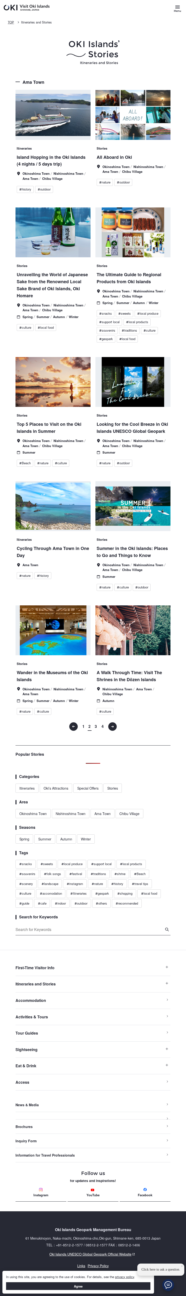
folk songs (52, 873)
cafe (42, 903)
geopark (102, 893)
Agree (78, 1286)
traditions (98, 873)
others (101, 903)
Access (22, 1082)
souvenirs (27, 873)
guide (24, 903)
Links (81, 1265)
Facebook (145, 1195)
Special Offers (88, 788)
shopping (124, 893)
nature (97, 883)
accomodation (51, 893)
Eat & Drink (26, 1065)
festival (75, 873)
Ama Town (102, 813)
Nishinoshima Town (70, 813)
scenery (26, 883)
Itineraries (27, 788)
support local (101, 863)
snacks (25, 863)
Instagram (40, 1195)
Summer (44, 839)
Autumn (66, 839)
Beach (140, 873)
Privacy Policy (98, 1265)
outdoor (80, 903)
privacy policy (124, 1276)
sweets (46, 863)
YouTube (93, 1195)
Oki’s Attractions (56, 788)
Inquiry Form (26, 1140)
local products (131, 863)
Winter (86, 839)
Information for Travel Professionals (45, 1155)
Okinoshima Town (33, 813)
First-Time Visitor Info (35, 967)
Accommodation (31, 1000)
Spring (24, 839)
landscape (49, 883)
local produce (72, 863)
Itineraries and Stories (36, 22)
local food (149, 893)
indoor (60, 903)
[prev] (73, 726)
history (117, 883)
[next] (112, 726)
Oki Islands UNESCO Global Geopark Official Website (74, 1254)
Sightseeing (27, 1049)
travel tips (140, 883)
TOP (11, 22)
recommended (127, 903)
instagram (75, 883)
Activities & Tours (32, 1017)
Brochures (24, 1126)
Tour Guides (27, 1033)
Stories (112, 788)
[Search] (166, 929)
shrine (119, 873)
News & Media (27, 1104)
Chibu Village (129, 813)
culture (25, 893)
